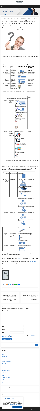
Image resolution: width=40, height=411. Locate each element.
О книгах (4, 372)
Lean (3, 354)
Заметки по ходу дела (6, 361)
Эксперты (4, 382)
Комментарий (5, 310)
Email (3, 329)
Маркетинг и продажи (6, 370)
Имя (3, 326)
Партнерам (4, 373)
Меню (4, 6)
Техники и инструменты (6, 377)
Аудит (3, 358)
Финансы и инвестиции (6, 380)
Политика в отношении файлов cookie (15, 404)
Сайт (3, 332)
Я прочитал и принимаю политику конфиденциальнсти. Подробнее (18, 336)
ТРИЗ (3, 379)
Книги (3, 366)
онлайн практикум (33, 261)
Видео (3, 359)
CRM (3, 352)
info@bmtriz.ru (19, 258)
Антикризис (4, 356)
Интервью (4, 363)
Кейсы (3, 365)
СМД (3, 375)
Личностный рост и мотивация (8, 368)
